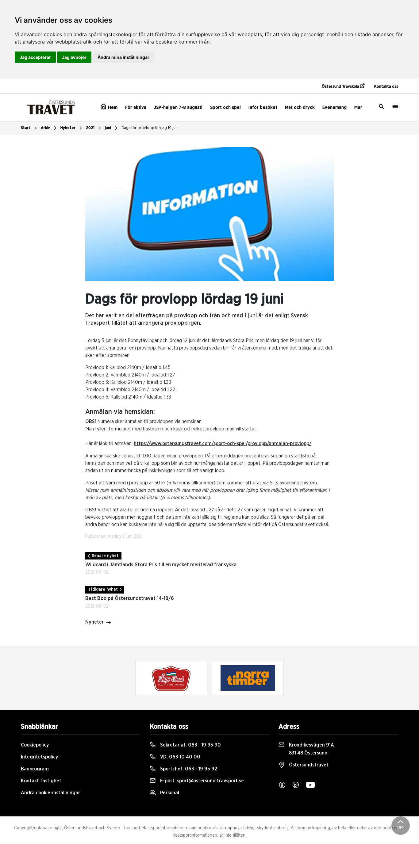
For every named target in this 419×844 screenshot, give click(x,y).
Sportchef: (188, 768)
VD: (179, 756)
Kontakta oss (386, 87)
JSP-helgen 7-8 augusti (178, 107)
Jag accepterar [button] (35, 57)
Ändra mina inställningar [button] (123, 57)
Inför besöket (262, 107)
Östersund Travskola (341, 87)
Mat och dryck (300, 107)
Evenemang (334, 107)
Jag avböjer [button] (74, 57)
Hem (112, 107)
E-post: (201, 780)
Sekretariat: (190, 745)
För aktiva (135, 107)
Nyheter (67, 128)
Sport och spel (225, 107)
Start (25, 128)
